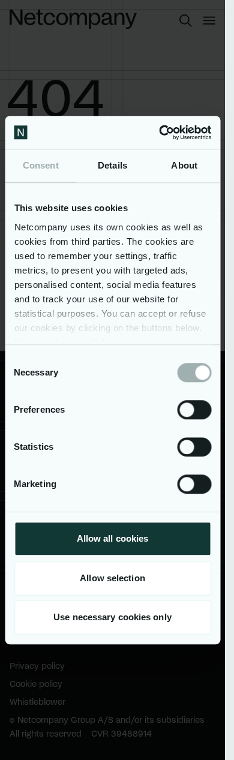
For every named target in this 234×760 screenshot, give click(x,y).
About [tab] (184, 165)
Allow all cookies (113, 538)
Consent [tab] (41, 165)
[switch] (194, 409)
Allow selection (112, 578)
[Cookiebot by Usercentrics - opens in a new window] (160, 132)
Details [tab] (112, 165)
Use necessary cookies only (112, 617)
